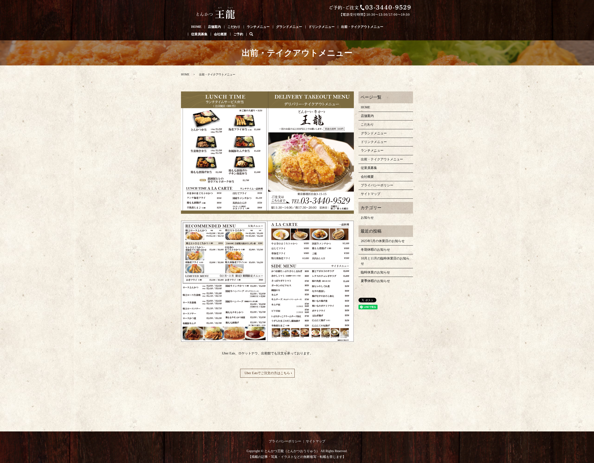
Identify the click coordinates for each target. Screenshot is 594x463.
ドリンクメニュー (322, 27)
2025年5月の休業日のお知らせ (383, 241)
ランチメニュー (258, 27)
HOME (196, 27)
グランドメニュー (289, 27)
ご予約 (238, 34)
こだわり (233, 27)
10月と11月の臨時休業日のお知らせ (385, 261)
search (254, 34)
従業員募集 (199, 34)
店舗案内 (214, 27)
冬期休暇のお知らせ (375, 249)
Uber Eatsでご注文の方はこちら (267, 373)
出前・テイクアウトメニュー (362, 27)
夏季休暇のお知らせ (375, 281)
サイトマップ (370, 194)
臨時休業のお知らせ (375, 272)
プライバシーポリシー (377, 185)
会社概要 (220, 34)
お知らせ (367, 217)
